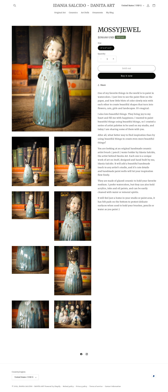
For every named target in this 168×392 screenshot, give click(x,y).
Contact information (113, 386)
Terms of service (96, 386)
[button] (15, 5)
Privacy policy (81, 386)
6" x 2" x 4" (107, 48)
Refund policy (68, 386)
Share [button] (103, 85)
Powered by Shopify (53, 386)
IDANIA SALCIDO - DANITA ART (31, 386)
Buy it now (127, 76)
